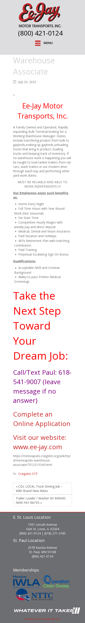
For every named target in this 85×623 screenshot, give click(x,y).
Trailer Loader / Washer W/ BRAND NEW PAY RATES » (41, 500)
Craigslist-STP (28, 474)
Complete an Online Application (41, 419)
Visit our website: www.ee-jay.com (39, 442)
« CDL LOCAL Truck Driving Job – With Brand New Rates (39, 488)
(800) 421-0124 (40, 32)
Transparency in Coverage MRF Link (42, 619)
